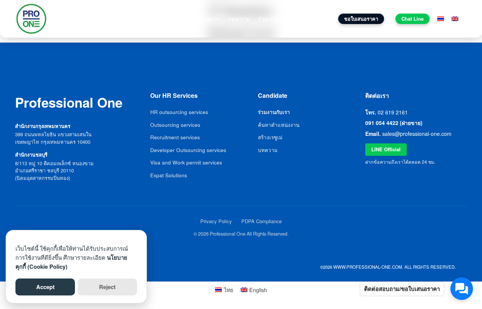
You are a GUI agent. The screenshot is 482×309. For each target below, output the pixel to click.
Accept (45, 287)
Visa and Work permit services (186, 162)
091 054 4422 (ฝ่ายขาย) (394, 122)
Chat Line (412, 18)
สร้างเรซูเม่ (270, 137)
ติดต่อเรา (315, 18)
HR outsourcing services (179, 112)
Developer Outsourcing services (188, 150)
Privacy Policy (216, 221)
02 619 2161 (393, 112)
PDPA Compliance (261, 221)
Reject (107, 287)
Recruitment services (175, 137)
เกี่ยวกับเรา (167, 18)
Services (200, 18)
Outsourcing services (175, 124)
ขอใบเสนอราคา (361, 18)
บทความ (238, 18)
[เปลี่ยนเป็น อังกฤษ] (454, 19)
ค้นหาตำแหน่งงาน (278, 124)
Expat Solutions (168, 175)
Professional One (87, 18)
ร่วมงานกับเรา (277, 18)
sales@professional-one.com (416, 133)
